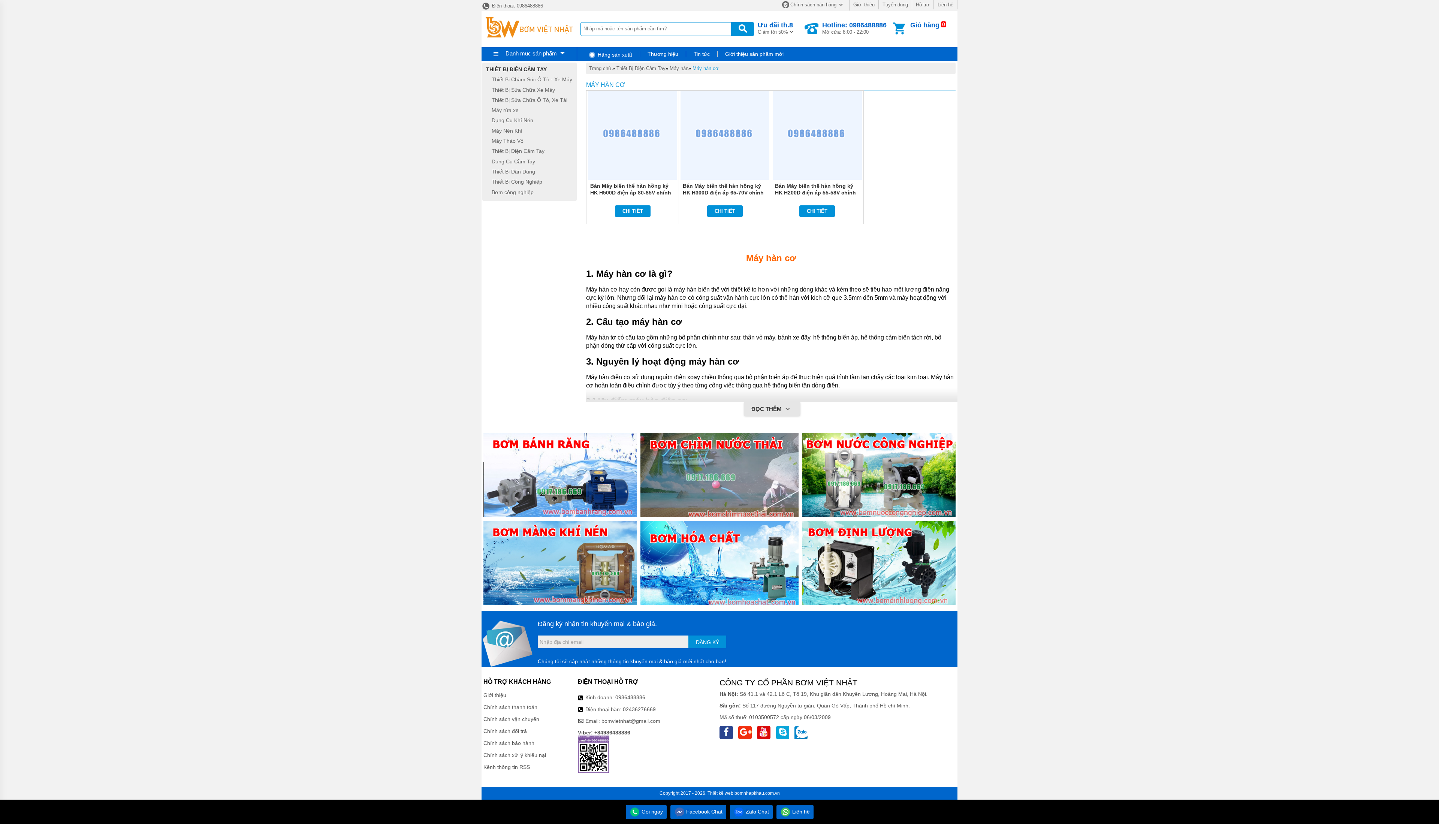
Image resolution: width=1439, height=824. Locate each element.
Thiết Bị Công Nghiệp (517, 182)
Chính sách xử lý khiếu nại (514, 755)
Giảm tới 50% (775, 28)
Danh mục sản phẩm (531, 53)
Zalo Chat (756, 812)
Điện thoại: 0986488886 (517, 6)
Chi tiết (632, 211)
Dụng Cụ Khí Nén (512, 121)
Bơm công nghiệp (513, 192)
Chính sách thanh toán (510, 707)
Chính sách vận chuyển (511, 719)
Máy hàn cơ (706, 68)
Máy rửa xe (505, 110)
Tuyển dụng (895, 4)
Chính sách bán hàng (813, 4)
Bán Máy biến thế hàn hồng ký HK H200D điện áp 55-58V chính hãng (815, 192)
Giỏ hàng (924, 25)
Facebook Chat (703, 812)
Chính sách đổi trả (505, 731)
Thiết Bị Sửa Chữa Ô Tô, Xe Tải (529, 100)
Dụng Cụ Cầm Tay (513, 162)
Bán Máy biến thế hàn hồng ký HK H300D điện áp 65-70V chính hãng (723, 192)
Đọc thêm (767, 409)
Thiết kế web (720, 793)
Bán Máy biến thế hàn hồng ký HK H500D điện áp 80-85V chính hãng (630, 192)
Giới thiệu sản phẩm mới (754, 54)
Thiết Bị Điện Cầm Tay (641, 68)
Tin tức (702, 54)
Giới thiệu (864, 4)
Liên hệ (945, 4)
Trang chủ (600, 68)
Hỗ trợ (923, 4)
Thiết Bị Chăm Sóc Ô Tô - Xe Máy (532, 80)
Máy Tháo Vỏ (508, 141)
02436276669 (639, 709)
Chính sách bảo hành (508, 743)
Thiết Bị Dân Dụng (513, 172)
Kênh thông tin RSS (506, 767)
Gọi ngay (651, 812)
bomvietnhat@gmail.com (630, 721)
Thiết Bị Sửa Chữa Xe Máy (523, 90)
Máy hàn (679, 68)
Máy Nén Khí (507, 131)
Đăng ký (707, 642)
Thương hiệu (663, 54)
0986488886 (630, 697)
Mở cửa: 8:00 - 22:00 (854, 28)
